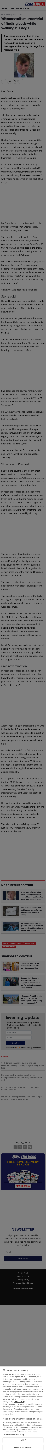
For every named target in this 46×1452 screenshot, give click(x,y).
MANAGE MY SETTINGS (23, 1447)
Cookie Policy (19, 1401)
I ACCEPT (23, 1440)
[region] (23, 1409)
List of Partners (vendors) (13, 1435)
